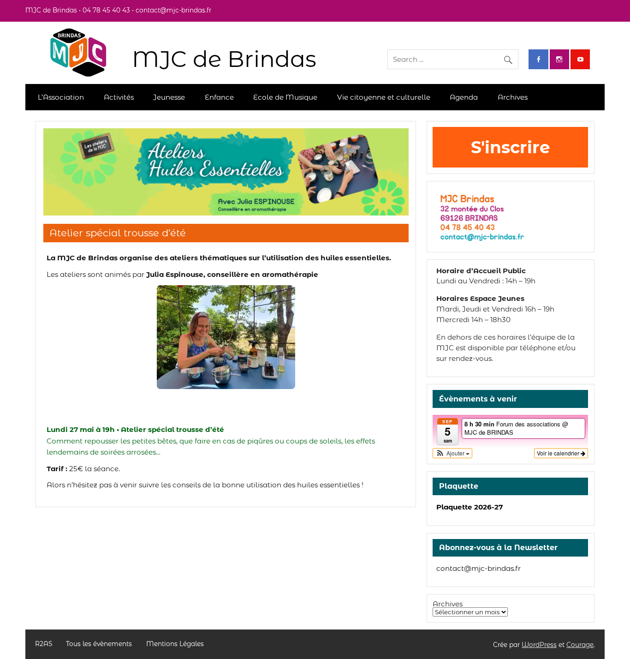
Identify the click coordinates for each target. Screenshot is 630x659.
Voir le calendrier (559, 453)
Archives (513, 97)
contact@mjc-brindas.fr (478, 568)
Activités (119, 97)
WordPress (539, 644)
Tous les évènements (99, 644)
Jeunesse (169, 97)
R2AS (43, 644)
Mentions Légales (175, 644)
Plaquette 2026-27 (469, 507)
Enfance (219, 97)
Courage (580, 644)
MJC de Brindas (224, 58)
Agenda (464, 97)
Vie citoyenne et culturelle (383, 97)
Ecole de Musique (285, 97)
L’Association (61, 97)
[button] (452, 453)
